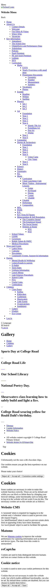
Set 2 (24, 106)
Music (19, 176)
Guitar (30, 188)
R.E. (19, 212)
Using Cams (33, 157)
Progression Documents (32, 75)
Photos (25, 89)
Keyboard (32, 190)
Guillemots (21, 297)
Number (31, 80)
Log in (9, 318)
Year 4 (25, 123)
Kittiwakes (21, 294)
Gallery (15, 309)
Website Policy (12, 430)
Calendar (15, 251)
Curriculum (16, 63)
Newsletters (17, 253)
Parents (9, 258)
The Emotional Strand (31, 222)
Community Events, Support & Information (30, 256)
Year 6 (25, 137)
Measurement (33, 82)
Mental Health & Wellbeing (23, 260)
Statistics (31, 84)
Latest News (17, 248)
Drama (30, 133)
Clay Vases (32, 159)
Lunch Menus (17, 272)
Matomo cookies (15, 536)
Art (18, 111)
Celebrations (17, 284)
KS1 (30, 229)
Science (20, 166)
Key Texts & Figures (26, 215)
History (20, 169)
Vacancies (16, 36)
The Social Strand (29, 224)
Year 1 (25, 116)
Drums (30, 193)
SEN (14, 60)
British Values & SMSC (22, 241)
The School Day (19, 43)
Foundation (27, 113)
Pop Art (31, 130)
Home (9, 22)
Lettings (15, 58)
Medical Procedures (20, 244)
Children (10, 287)
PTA (14, 280)
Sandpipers (21, 306)
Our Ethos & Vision (20, 31)
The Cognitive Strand (31, 219)
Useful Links (17, 282)
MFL (19, 207)
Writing (25, 96)
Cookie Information (14, 428)
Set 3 (24, 109)
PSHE (19, 210)
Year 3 (25, 121)
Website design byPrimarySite (19, 442)
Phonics (20, 101)
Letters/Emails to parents (22, 263)
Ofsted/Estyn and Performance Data (27, 46)
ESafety (15, 311)
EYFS (25, 68)
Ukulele (31, 198)
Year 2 (25, 118)
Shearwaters (22, 299)
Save (24, 586)
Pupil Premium (18, 53)
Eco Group (16, 313)
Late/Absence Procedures (22, 275)
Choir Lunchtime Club (31, 181)
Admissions (17, 48)
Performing (27, 203)
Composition (27, 205)
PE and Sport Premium (21, 56)
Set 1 (24, 104)
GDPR (15, 236)
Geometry (32, 77)
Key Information (13, 39)
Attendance (16, 41)
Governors (16, 239)
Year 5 (25, 135)
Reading (25, 94)
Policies (15, 51)
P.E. (18, 174)
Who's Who (17, 34)
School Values (18, 234)
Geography (22, 171)
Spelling (25, 99)
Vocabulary (27, 87)
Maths (19, 65)
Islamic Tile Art (34, 125)
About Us (10, 24)
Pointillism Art (34, 128)
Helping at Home (29, 227)
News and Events (13, 246)
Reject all (5, 476)
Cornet (30, 195)
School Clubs (17, 277)
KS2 (30, 231)
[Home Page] (7, 7)
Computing (22, 140)
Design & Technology (26, 142)
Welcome (16, 29)
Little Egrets (22, 301)
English (20, 92)
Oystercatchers (23, 304)
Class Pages (17, 289)
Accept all (16, 476)
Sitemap (9, 425)
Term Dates (16, 268)
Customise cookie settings (32, 476)
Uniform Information (20, 270)
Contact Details (18, 27)
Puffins (20, 292)
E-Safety (15, 265)
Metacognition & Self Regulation (31, 217)
